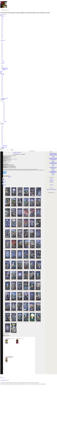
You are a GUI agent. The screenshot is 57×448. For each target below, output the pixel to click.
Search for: (1, 148)
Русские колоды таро (4, 98)
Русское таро (3, 40)
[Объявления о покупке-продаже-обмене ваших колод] (53, 166)
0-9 (2, 17)
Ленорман (3, 69)
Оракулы (2, 63)
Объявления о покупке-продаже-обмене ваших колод (53, 163)
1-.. (4, 120)
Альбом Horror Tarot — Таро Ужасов (19, 339)
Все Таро (2, 16)
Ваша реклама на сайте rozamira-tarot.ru (53, 167)
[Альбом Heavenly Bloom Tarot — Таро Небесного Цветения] (6, 361)
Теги (1, 72)
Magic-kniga (51, 180)
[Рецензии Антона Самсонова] (51, 189)
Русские (3, 61)
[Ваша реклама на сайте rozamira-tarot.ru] (53, 170)
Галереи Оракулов (5, 68)
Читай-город (51, 181)
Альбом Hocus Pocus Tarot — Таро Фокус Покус (9, 339)
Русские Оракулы (4, 145)
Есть (9, 177)
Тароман (51, 178)
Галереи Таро (6, 343)
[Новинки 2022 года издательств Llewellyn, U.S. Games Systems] (53, 175)
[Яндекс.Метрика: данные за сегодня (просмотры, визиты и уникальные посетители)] (2, 377)
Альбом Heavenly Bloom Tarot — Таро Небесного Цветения (9, 357)
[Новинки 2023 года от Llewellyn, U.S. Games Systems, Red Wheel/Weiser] (53, 157)
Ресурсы (1, 71)
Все (2, 101)
